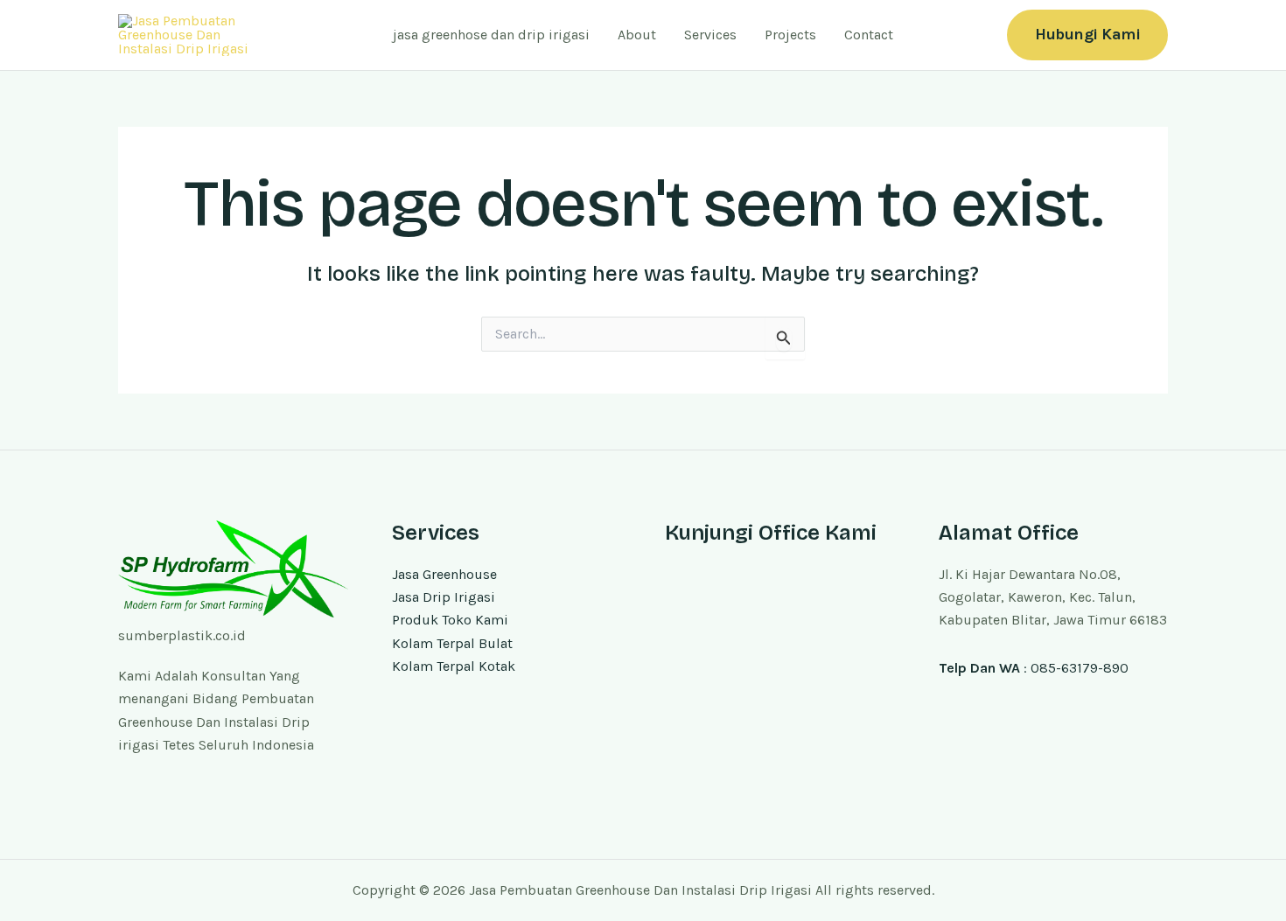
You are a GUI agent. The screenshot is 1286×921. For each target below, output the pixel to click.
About (637, 34)
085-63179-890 (1080, 667)
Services (710, 34)
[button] (1087, 34)
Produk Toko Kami (450, 619)
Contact (868, 34)
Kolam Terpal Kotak (453, 666)
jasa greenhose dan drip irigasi (491, 34)
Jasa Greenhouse (444, 574)
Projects (790, 34)
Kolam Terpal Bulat (452, 643)
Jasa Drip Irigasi (443, 597)
